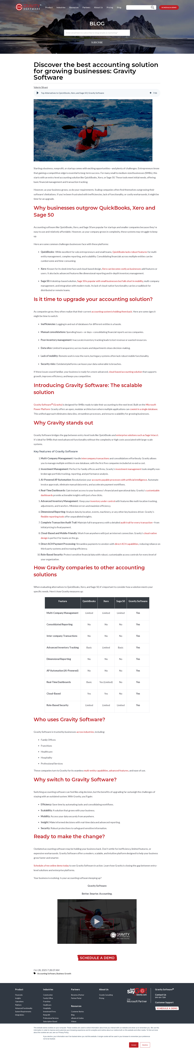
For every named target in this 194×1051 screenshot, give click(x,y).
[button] (37, 93)
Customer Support (164, 1002)
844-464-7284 (160, 997)
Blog (119, 7)
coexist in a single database (143, 409)
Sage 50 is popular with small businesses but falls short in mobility (110, 281)
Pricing (110, 7)
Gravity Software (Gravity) (48, 404)
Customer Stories (77, 1012)
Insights (18, 998)
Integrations (19, 1015)
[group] (97, 93)
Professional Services (51, 1018)
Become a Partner (77, 995)
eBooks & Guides (77, 1018)
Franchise (46, 1002)
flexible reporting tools (53, 516)
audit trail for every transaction (136, 522)
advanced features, (119, 770)
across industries (85, 731)
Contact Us (160, 994)
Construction (48, 995)
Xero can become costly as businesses (121, 268)
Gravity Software (164, 989)
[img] (151, 93)
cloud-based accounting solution (125, 371)
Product (49, 7)
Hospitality (47, 1008)
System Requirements (23, 1012)
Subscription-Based (50, 1021)
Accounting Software (46, 973)
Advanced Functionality (23, 1008)
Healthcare (47, 1005)
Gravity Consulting (106, 995)
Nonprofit (46, 1015)
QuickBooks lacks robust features (129, 251)
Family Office (48, 998)
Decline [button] (145, 1045)
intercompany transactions (95, 458)
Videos (73, 1021)
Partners (86, 7)
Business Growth (63, 973)
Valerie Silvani (41, 87)
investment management (128, 469)
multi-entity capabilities (96, 770)
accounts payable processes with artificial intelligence (119, 479)
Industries (60, 7)
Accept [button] (133, 1045)
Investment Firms (49, 1012)
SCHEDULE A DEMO (169, 7)
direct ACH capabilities (126, 543)
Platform (18, 1005)
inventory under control (102, 501)
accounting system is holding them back (111, 311)
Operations (19, 1002)
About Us (98, 7)
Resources (74, 7)
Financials (19, 995)
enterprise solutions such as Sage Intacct (137, 435)
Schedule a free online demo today (51, 865)
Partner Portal (76, 998)
